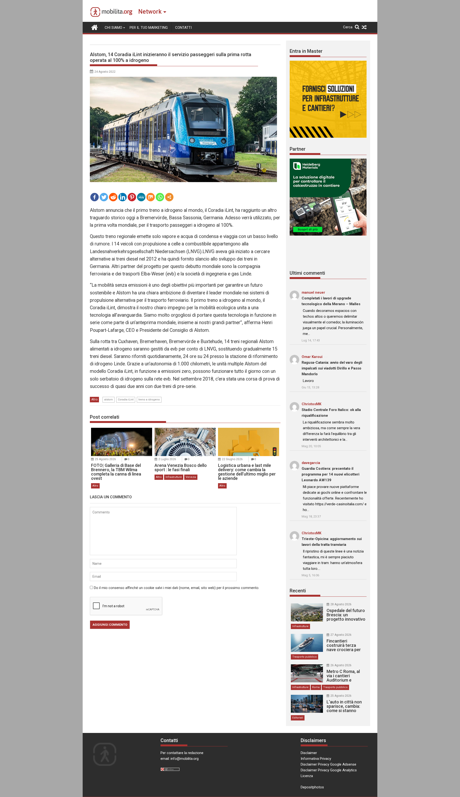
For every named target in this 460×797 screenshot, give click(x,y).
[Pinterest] (132, 197)
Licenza (307, 776)
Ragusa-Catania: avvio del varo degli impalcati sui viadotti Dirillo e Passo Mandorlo (332, 368)
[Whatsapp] (160, 197)
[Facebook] (94, 197)
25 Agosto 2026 (105, 459)
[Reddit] (113, 197)
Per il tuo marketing (149, 27)
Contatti (183, 27)
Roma (316, 687)
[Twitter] (104, 197)
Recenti (298, 591)
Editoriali (297, 717)
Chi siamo (113, 27)
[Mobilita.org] (94, 27)
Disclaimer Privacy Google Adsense (328, 764)
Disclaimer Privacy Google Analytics (329, 770)
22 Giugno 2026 (232, 459)
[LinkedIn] (122, 197)
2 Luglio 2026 (167, 459)
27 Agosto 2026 (340, 634)
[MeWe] (141, 197)
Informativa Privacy (316, 758)
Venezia (191, 477)
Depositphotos (312, 787)
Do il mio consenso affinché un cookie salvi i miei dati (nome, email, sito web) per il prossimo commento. (176, 588)
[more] (169, 197)
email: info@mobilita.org (180, 758)
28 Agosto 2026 (340, 604)
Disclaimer (309, 753)
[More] (169, 197)
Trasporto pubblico (304, 656)
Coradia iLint (125, 399)
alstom (108, 399)
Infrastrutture (174, 477)
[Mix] (150, 197)
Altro (94, 399)
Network (149, 11)
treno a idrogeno (149, 399)
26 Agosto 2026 (340, 665)
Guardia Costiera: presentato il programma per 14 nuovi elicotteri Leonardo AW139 (330, 474)
